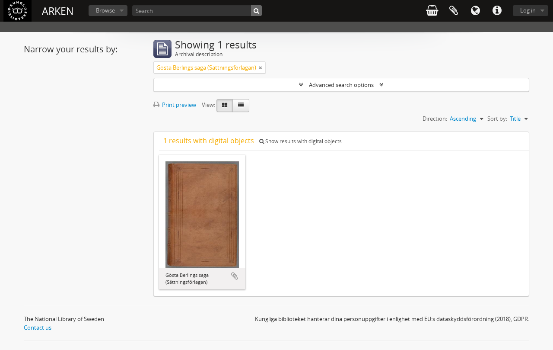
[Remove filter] (260, 67)
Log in (528, 10)
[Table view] (240, 105)
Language (475, 11)
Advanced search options (341, 85)
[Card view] (224, 105)
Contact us (37, 327)
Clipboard (453, 11)
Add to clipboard (234, 276)
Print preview (178, 105)
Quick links (497, 11)
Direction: (435, 118)
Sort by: (497, 118)
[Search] (256, 10)
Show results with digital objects (303, 141)
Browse (105, 10)
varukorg (432, 11)
